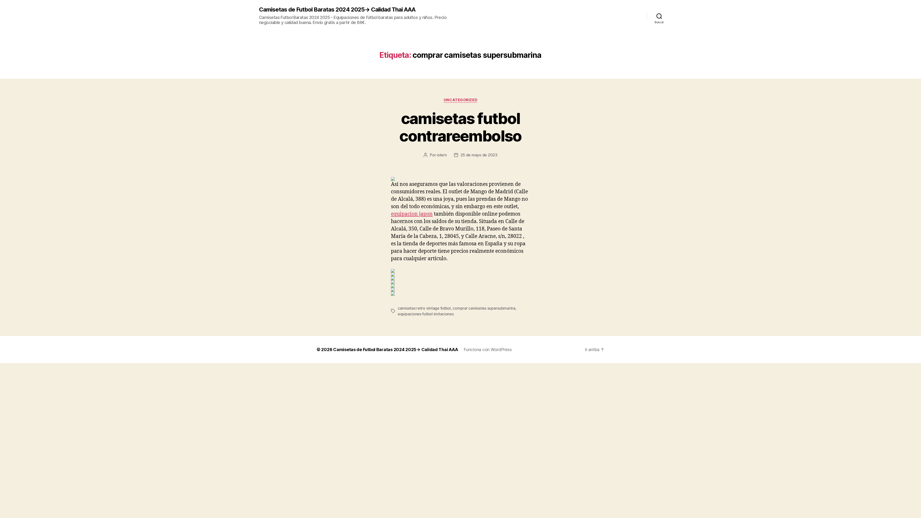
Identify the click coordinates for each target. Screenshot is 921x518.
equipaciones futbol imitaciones (426, 314)
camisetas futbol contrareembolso (460, 127)
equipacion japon (412, 214)
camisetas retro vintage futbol (424, 308)
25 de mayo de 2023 (478, 155)
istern (442, 155)
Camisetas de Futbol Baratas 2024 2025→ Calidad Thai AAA (337, 9)
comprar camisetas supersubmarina (484, 308)
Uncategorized (460, 100)
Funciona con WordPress (488, 349)
